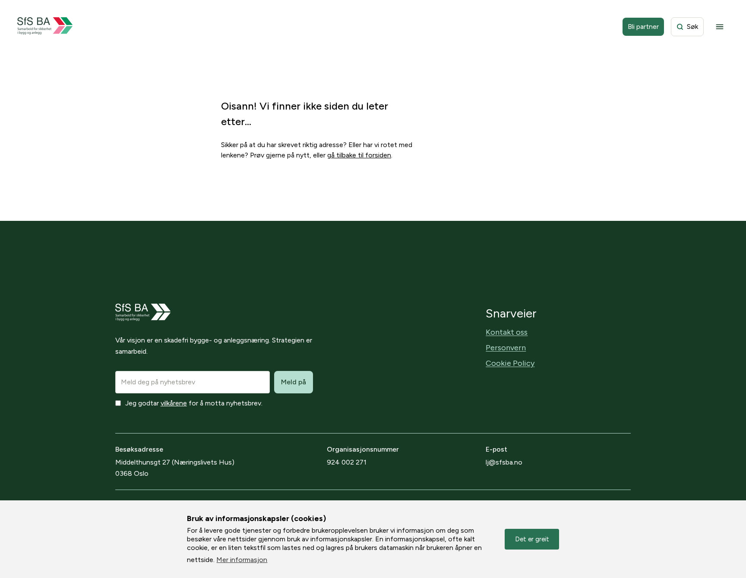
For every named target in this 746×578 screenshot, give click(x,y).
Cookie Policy (510, 363)
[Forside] (45, 26)
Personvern (506, 347)
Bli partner (643, 26)
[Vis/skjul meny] (720, 27)
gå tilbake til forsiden (359, 155)
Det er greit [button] (532, 539)
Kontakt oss (507, 332)
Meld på (293, 382)
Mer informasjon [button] (241, 560)
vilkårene (174, 403)
